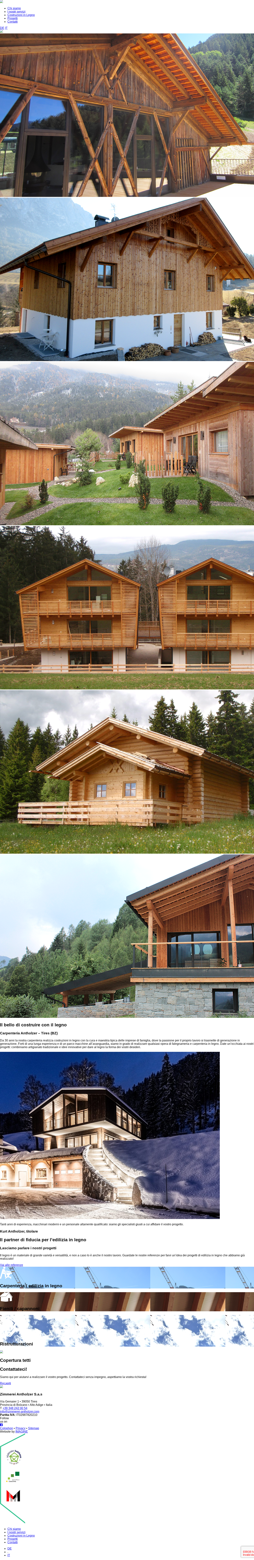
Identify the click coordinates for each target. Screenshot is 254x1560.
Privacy (20, 1428)
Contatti (12, 21)
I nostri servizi (16, 11)
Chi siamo (14, 8)
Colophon (6, 1428)
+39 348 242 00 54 (15, 1408)
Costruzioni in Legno (21, 15)
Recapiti (5, 1383)
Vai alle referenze (11, 1265)
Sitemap (33, 1428)
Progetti (12, 18)
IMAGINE (21, 1431)
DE (2, 28)
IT (6, 28)
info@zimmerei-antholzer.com (19, 1411)
